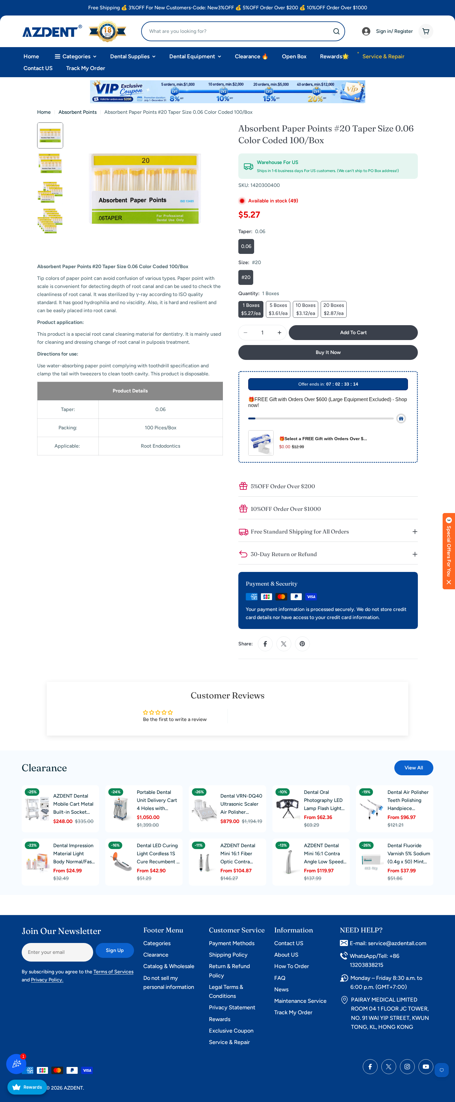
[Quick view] (43, 801)
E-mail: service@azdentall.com (388, 943)
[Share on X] (283, 643)
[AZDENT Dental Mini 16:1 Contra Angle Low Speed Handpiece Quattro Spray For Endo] (287, 862)
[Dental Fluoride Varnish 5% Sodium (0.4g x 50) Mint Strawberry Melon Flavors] (371, 862)
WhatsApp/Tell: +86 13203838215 (374, 960)
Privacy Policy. (47, 980)
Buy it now (328, 352)
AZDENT (73, 1088)
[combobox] (243, 31)
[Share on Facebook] (265, 643)
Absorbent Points (77, 112)
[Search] (336, 31)
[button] (449, 551)
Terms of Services (113, 972)
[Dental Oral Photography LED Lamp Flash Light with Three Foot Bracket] (287, 808)
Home (44, 112)
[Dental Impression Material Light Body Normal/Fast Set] (37, 862)
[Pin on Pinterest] (302, 643)
